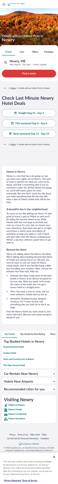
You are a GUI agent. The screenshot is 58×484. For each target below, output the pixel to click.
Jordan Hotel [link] (9, 353)
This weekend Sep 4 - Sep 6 (31, 123)
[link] (29, 405)
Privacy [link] (13, 435)
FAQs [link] (44, 435)
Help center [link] (35, 435)
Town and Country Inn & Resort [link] (18, 359)
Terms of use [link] (23, 435)
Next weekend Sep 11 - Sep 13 (31, 133)
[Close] (54, 457)
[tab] (8, 51)
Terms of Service (29, 481)
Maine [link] (13, 88)
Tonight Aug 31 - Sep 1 (31, 113)
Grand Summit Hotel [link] (13, 347)
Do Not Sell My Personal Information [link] (23, 438)
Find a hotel (29, 73)
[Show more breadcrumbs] (5, 88)
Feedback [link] (45, 438)
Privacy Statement (12, 481)
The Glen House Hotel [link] (14, 365)
